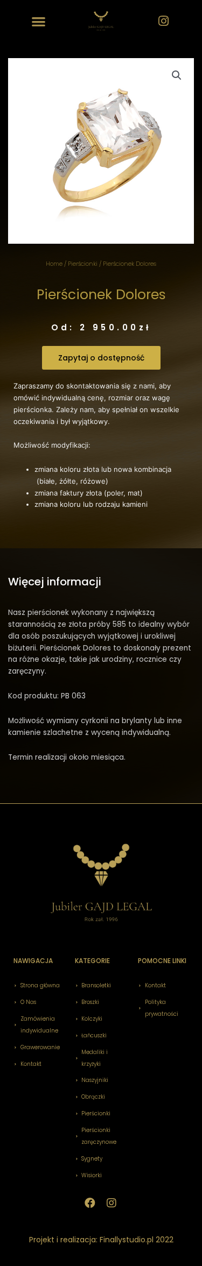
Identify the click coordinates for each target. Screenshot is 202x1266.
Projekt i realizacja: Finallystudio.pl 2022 (101, 1239)
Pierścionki (82, 263)
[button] (39, 21)
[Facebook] (90, 1203)
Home (54, 263)
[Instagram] (163, 21)
